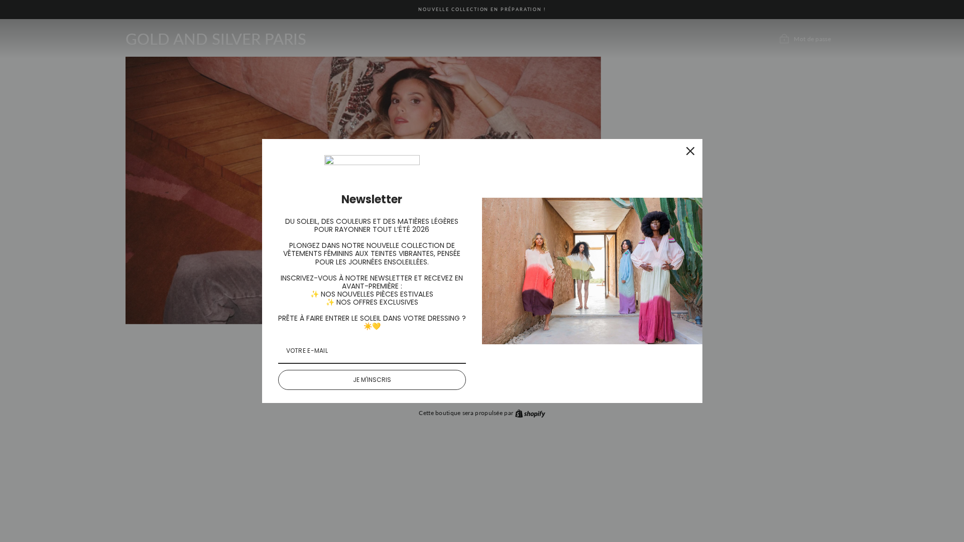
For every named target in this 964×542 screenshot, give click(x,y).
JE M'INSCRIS (372, 379)
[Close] (690, 151)
